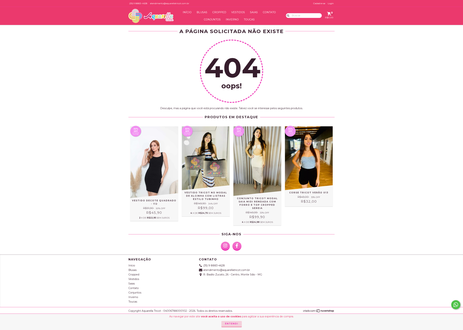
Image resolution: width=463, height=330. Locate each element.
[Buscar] (287, 15)
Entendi (231, 323)
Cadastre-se (319, 3)
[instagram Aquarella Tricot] (225, 246)
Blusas (202, 12)
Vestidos (238, 12)
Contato (269, 12)
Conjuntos (212, 19)
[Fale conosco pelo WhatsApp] (455, 304)
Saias (254, 12)
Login (331, 3)
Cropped (219, 12)
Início (187, 12)
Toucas (249, 19)
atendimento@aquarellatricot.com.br (169, 3)
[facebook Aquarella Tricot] (236, 246)
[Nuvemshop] (319, 311)
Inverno (232, 19)
